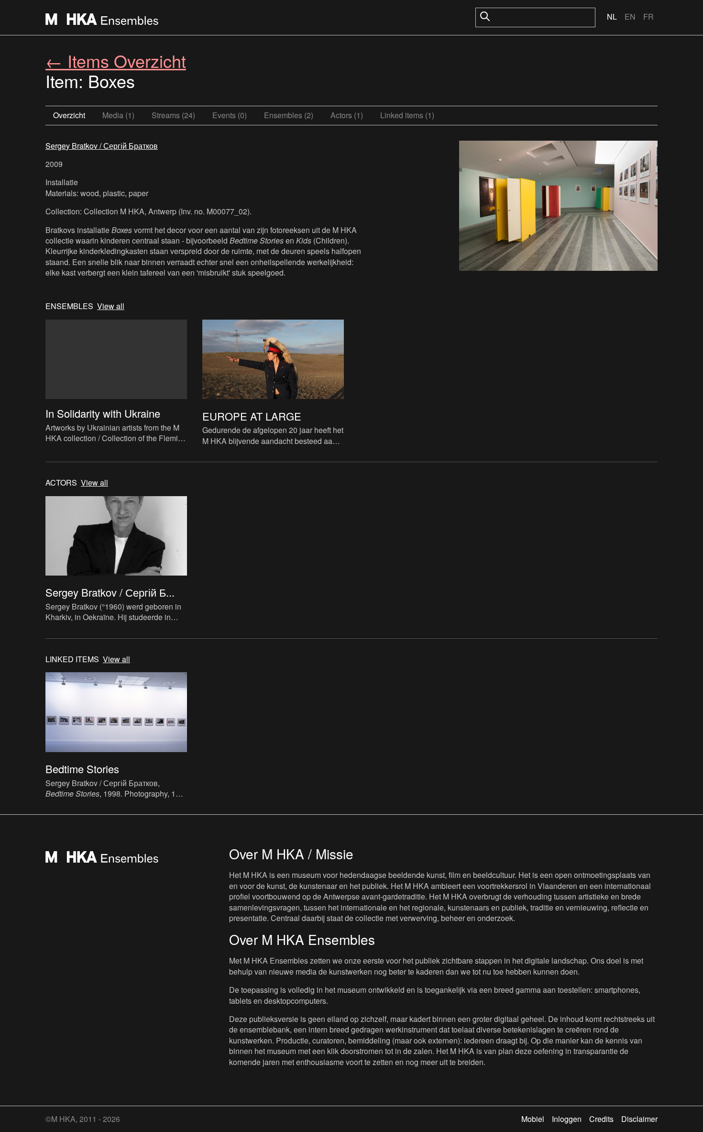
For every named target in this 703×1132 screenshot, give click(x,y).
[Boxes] (558, 207)
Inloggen (567, 1118)
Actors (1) (346, 115)
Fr (648, 16)
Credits (601, 1118)
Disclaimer (639, 1118)
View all (110, 306)
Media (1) (118, 115)
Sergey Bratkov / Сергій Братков (101, 145)
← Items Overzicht (115, 60)
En (630, 16)
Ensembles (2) (288, 115)
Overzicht (69, 115)
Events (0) (229, 115)
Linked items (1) (407, 115)
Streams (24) (173, 115)
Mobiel (532, 1118)
